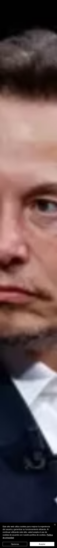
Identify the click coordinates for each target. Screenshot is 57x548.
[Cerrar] (53, 526)
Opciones (15, 544)
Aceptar (42, 544)
